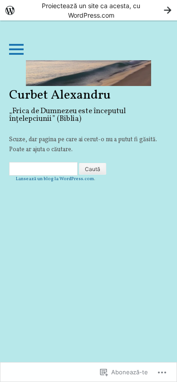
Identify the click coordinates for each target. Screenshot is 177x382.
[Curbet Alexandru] (88, 73)
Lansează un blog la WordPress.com (55, 179)
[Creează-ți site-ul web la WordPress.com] (88, 10)
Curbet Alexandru (60, 95)
